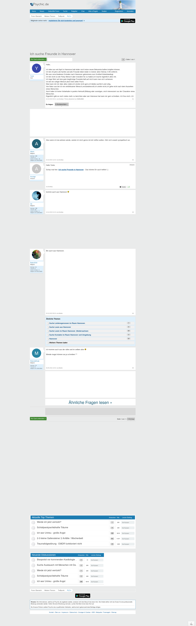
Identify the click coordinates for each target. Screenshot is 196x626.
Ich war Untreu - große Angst (51, 532)
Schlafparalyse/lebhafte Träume (52, 527)
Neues (42, 11)
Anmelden (130, 11)
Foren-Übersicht (36, 590)
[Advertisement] (90, 384)
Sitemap (113, 612)
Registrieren (119, 11)
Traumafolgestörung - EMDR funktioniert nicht (59, 543)
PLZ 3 (69, 590)
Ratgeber (74, 11)
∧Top (191, 623)
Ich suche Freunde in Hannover (53, 53)
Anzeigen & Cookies (84, 612)
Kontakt (51, 612)
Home (34, 11)
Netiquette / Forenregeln (103, 612)
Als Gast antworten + (38, 59)
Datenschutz (73, 612)
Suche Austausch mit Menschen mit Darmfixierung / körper (66, 564)
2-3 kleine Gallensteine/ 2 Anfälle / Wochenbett (60, 538)
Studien (104, 11)
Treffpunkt (61, 590)
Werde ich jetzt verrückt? (49, 521)
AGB (93, 612)
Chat (82, 11)
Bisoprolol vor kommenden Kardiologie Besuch (60, 559)
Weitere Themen (49, 590)
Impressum (65, 612)
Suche (65, 11)
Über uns (57, 612)
